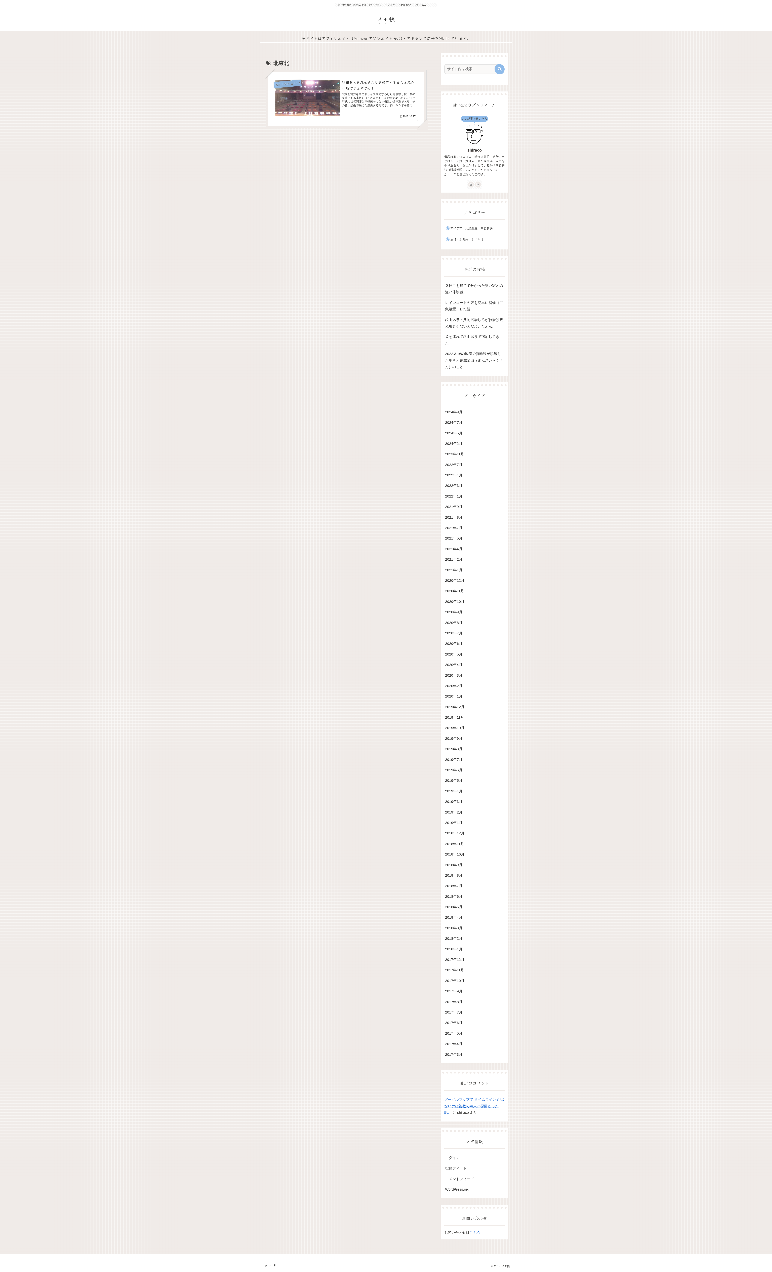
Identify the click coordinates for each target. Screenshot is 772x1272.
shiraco (474, 150)
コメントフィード (459, 1179)
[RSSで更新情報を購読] (477, 184)
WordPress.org (457, 1189)
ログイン (452, 1158)
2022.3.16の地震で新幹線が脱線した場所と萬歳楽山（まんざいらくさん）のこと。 (474, 360)
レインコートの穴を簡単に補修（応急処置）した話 (474, 306)
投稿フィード (456, 1168)
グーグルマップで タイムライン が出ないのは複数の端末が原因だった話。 (474, 1106)
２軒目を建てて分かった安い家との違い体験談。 (474, 289)
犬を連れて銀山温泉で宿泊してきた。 (472, 340)
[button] (500, 69)
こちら (475, 1233)
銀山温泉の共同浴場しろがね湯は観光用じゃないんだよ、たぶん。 (474, 323)
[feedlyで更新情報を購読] (471, 184)
